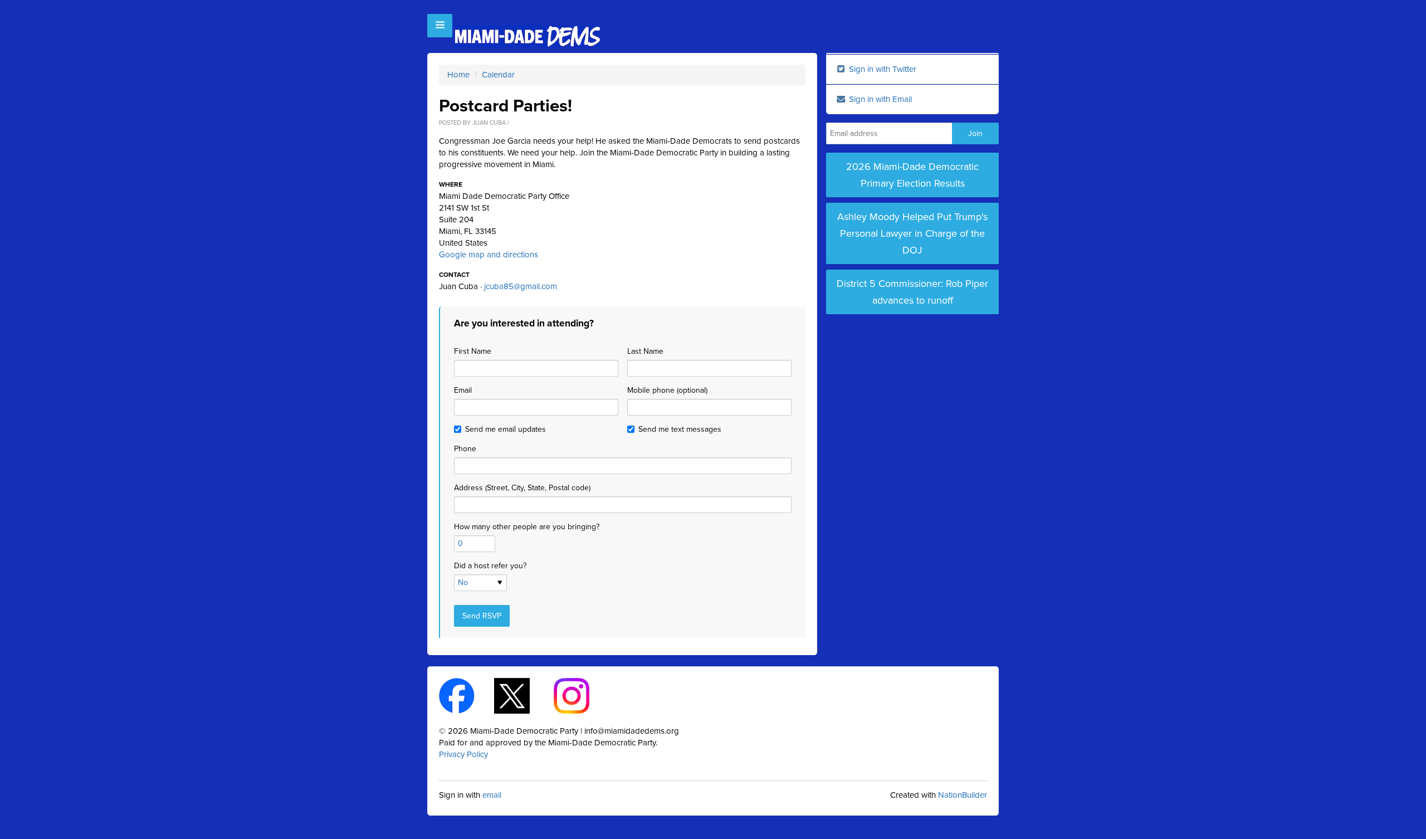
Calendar (498, 75)
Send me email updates (505, 429)
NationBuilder (962, 795)
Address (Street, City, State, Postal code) (522, 487)
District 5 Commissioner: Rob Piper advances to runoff (912, 291)
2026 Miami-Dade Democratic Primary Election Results (912, 174)
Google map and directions (488, 255)
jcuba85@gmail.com (520, 286)
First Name (472, 351)
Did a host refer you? (490, 565)
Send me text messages (679, 429)
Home (458, 75)
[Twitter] (521, 695)
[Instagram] (581, 695)
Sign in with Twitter (881, 69)
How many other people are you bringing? (526, 526)
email (491, 795)
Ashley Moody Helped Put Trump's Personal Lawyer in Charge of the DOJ (912, 233)
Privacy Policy (463, 754)
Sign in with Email (879, 99)
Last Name (645, 351)
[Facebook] (466, 695)
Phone (465, 448)
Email (463, 390)
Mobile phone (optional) (667, 390)
